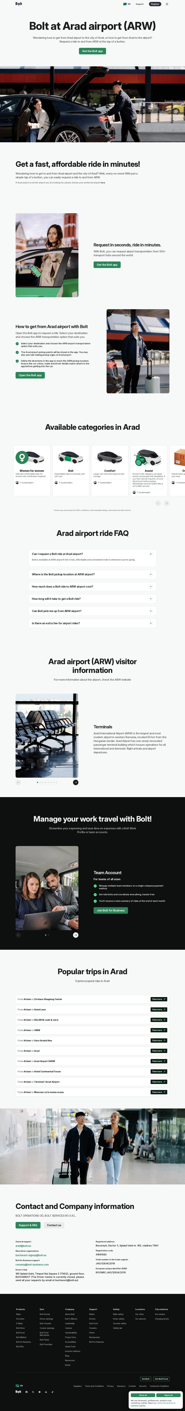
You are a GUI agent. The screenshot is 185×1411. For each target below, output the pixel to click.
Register (155, 4)
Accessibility (70, 1342)
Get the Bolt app (92, 51)
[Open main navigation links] (167, 4)
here (103, 182)
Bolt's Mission (71, 1319)
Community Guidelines (159, 1386)
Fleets (92, 1332)
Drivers (92, 1319)
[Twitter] (33, 1392)
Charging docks (162, 1319)
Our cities (139, 1314)
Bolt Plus (20, 1346)
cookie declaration (165, 1403)
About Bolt (69, 1314)
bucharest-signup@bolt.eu (31, 1255)
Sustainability (71, 1332)
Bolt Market (21, 1337)
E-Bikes (19, 1323)
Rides (18, 1314)
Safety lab (117, 1328)
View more (157, 999)
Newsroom (70, 1360)
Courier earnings (47, 1328)
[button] (151, 554)
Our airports (140, 1319)
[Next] (75, 782)
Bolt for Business (23, 1342)
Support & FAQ (28, 1225)
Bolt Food (20, 1332)
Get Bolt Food (161, 1379)
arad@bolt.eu (23, 1245)
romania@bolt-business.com (32, 1264)
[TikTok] (52, 1392)
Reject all (168, 1395)
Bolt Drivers (45, 1314)
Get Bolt (146, 1379)
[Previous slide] (158, 503)
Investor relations (72, 1351)
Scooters (20, 1319)
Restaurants (94, 1337)
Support (140, 4)
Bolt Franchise (46, 1344)
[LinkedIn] (46, 1392)
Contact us (54, 1225)
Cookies (132, 1386)
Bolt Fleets (44, 1340)
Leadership (70, 1323)
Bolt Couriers (45, 1323)
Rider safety (118, 1314)
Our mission (160, 1314)
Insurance (121, 1386)
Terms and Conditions (94, 1386)
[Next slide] (166, 503)
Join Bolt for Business (111, 910)
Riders (92, 1314)
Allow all (143, 1395)
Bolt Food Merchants (44, 1333)
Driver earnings (46, 1319)
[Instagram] (39, 1392)
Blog (67, 1356)
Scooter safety (119, 1323)
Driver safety (118, 1319)
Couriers (93, 1328)
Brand (67, 1365)
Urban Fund (70, 1346)
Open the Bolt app (30, 375)
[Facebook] (26, 1392)
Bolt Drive (20, 1328)
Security (142, 1386)
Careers (68, 1328)
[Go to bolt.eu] (19, 4)
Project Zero (70, 1337)
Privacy (110, 1386)
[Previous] (18, 782)
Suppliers (77, 1386)
